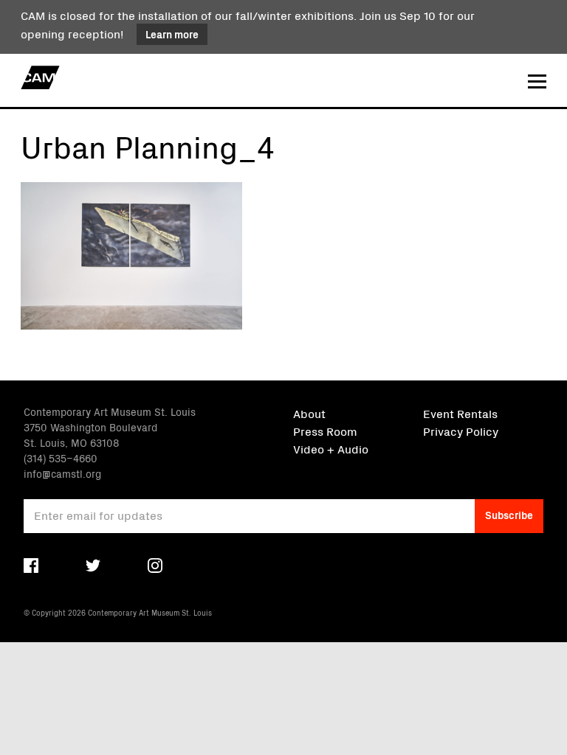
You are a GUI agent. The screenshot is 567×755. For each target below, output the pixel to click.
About (309, 413)
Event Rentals (460, 413)
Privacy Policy (460, 430)
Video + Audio (330, 448)
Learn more (172, 34)
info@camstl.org (62, 473)
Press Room (325, 430)
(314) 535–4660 (60, 457)
